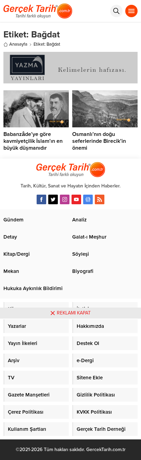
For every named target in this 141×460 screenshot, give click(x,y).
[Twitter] (53, 199)
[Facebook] (41, 199)
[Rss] (99, 199)
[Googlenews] (88, 199)
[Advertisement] (70, 389)
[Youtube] (76, 199)
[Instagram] (64, 199)
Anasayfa (18, 44)
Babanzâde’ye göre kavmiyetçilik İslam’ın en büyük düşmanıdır (33, 141)
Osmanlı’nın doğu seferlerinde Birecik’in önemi (99, 141)
